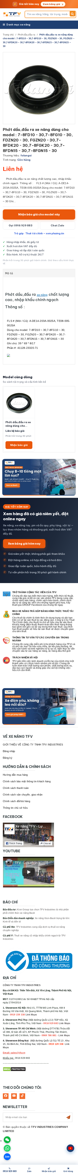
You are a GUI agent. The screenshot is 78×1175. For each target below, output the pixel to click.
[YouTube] (14, 1096)
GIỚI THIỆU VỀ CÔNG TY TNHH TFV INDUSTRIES (33, 744)
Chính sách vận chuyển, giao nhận (22, 794)
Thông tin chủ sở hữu (15, 807)
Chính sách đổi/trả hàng (16, 801)
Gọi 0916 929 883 (20, 225)
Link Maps (31, 1014)
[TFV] (12, 14)
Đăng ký (7, 757)
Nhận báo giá (19, 444)
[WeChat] (7, 1139)
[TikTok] (22, 1096)
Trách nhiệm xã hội (25, 657)
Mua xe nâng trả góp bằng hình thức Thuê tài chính (42, 613)
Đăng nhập (9, 751)
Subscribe (68, 1117)
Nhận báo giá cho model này (39, 214)
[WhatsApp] (7, 1148)
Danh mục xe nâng (18, 24)
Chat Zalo (57, 225)
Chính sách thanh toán (16, 788)
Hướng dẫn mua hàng (15, 774)
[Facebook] (6, 1096)
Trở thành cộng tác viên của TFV (34, 592)
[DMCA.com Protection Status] (14, 1069)
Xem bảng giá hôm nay (24, 543)
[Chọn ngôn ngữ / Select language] (70, 1148)
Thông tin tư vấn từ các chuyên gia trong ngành (40, 639)
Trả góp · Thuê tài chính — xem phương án (39, 233)
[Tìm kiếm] (72, 13)
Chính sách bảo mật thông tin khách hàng (27, 781)
